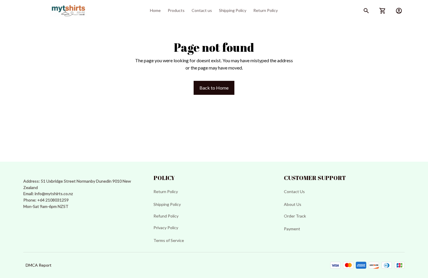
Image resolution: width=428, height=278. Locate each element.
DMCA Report (39, 265)
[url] (54, 193)
